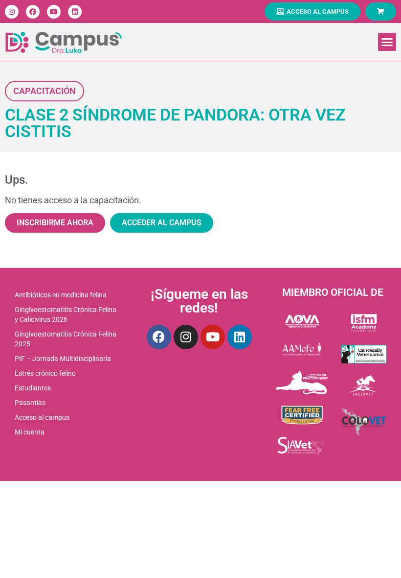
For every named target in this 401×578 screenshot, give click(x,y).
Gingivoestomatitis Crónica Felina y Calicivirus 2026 (65, 314)
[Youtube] (54, 12)
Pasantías (30, 403)
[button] (387, 42)
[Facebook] (33, 12)
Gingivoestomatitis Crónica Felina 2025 (65, 339)
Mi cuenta (30, 432)
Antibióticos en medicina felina (61, 295)
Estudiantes (33, 388)
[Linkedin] (75, 12)
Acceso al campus (42, 417)
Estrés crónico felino (45, 373)
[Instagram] (12, 12)
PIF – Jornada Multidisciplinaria (63, 358)
